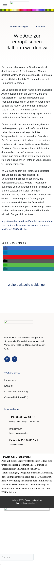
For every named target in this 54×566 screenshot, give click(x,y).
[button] (48, 4)
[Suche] (0, 564)
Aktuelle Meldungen (18, 26)
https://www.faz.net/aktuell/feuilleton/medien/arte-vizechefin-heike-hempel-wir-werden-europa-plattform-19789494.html (27, 225)
